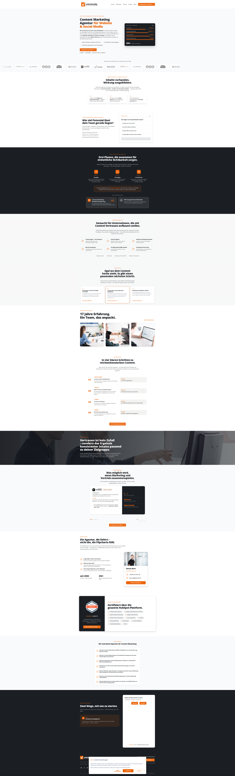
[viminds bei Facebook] (81, 768)
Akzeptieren (128, 770)
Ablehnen (139, 770)
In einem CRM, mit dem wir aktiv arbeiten (131, 134)
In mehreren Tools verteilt (128, 123)
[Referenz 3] (95, 519)
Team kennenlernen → (149, 320)
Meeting (135, 703)
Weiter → (124, 138)
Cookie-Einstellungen (117, 771)
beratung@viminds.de (135, 578)
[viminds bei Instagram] (84, 768)
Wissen (134, 4)
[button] (92, 334)
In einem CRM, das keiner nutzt (129, 130)
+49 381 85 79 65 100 (134, 574)
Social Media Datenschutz (150, 773)
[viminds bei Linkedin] (87, 768)
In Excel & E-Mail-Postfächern (129, 127)
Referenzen (119, 4)
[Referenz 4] (97, 519)
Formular (143, 703)
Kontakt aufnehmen (136, 582)
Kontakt (130, 4)
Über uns (125, 4)
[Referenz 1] (91, 519)
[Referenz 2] (93, 519)
